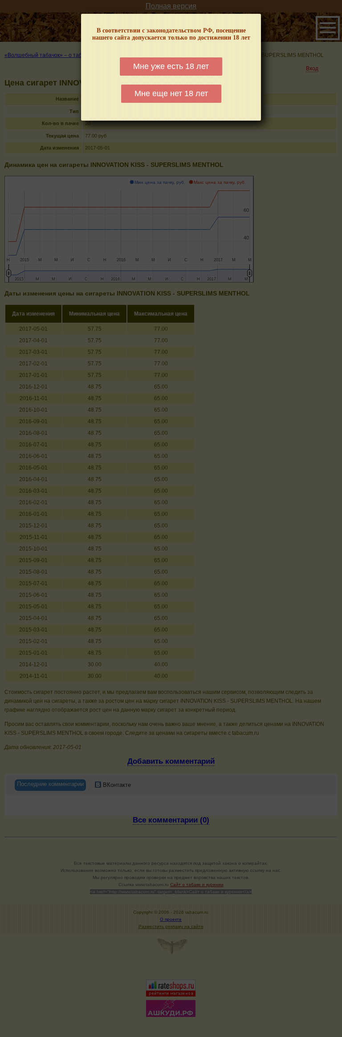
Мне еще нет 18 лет (171, 93)
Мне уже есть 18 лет (171, 66)
